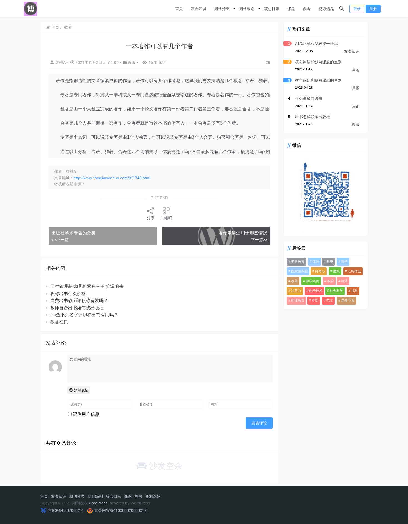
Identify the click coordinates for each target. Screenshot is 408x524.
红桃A (60, 62)
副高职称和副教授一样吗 (316, 43)
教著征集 (59, 322)
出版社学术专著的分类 (73, 233)
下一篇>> (259, 239)
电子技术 (316, 291)
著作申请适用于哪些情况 (242, 233)
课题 (291, 8)
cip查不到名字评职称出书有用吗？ (84, 314)
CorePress (98, 503)
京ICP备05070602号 (66, 510)
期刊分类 (222, 8)
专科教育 (297, 262)
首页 (179, 8)
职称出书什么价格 (68, 293)
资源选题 (326, 8)
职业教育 (297, 300)
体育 (316, 262)
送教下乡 (347, 300)
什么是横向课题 (308, 98)
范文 (329, 300)
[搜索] (342, 8)
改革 (294, 281)
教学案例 (312, 281)
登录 (357, 9)
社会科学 (336, 291)
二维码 (166, 218)
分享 (151, 218)
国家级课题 (299, 271)
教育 (330, 281)
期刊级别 (247, 8)
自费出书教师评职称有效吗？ (79, 300)
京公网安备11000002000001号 (121, 510)
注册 (373, 9)
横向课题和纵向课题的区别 (318, 62)
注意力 (296, 291)
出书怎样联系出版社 (312, 117)
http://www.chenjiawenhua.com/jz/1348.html (112, 178)
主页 (54, 27)
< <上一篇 (60, 239)
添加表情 (81, 390)
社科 (354, 291)
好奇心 (320, 271)
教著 (307, 8)
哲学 (344, 262)
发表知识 (198, 8)
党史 (329, 262)
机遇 (344, 281)
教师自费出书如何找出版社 (77, 307)
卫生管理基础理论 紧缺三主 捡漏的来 (87, 286)
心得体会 (354, 271)
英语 (315, 300)
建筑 (336, 271)
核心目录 (271, 8)
